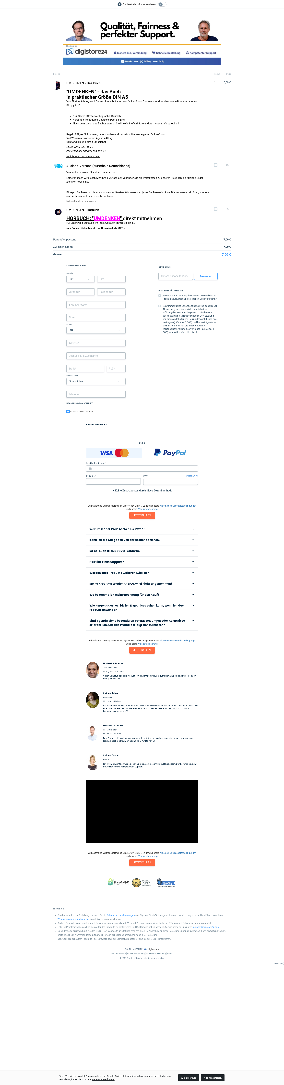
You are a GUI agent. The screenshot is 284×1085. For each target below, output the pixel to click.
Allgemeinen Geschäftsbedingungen (178, 505)
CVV (145, 476)
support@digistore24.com (206, 927)
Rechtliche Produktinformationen (83, 156)
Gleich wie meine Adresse (81, 411)
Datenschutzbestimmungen (120, 915)
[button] (88, 279)
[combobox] (96, 343)
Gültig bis (90, 476)
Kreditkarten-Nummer (96, 463)
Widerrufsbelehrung (148, 509)
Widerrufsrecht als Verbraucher (73, 919)
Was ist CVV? (192, 476)
